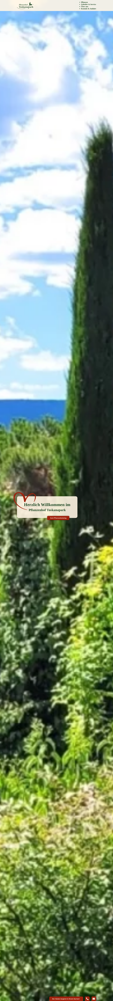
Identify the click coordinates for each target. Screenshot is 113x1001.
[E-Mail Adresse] (94, 999)
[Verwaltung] (87, 998)
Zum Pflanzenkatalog (58, 518)
